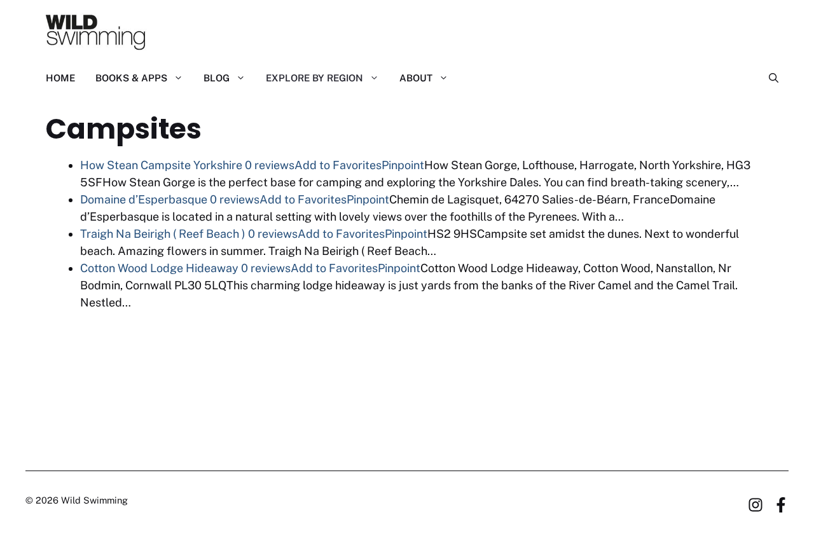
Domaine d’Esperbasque (143, 199)
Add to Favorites (338, 165)
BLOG (217, 77)
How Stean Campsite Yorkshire (161, 165)
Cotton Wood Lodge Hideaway (159, 268)
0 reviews (269, 165)
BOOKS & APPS (131, 77)
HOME (60, 77)
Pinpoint (403, 165)
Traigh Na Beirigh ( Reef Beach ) (162, 233)
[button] (768, 78)
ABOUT (415, 77)
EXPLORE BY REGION (314, 77)
